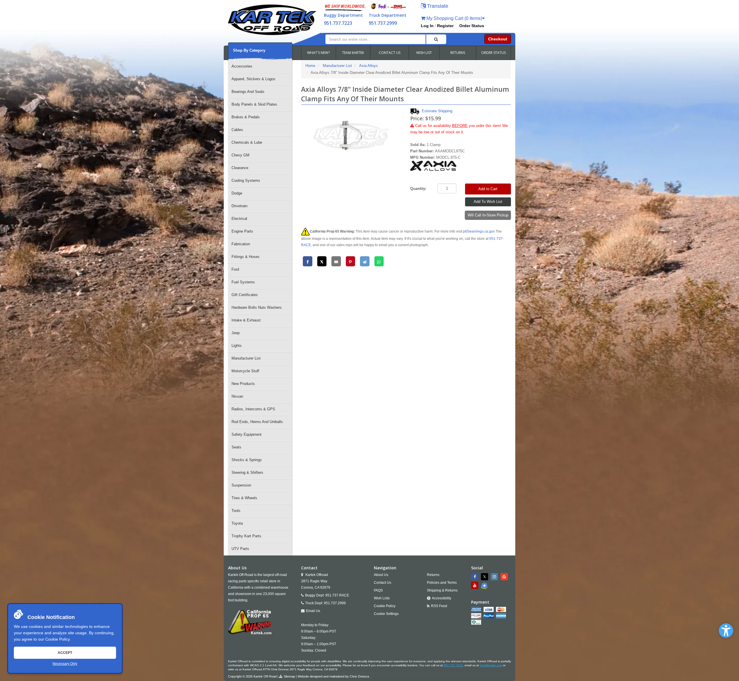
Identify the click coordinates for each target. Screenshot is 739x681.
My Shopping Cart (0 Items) (453, 18)
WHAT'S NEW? (318, 52)
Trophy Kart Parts (246, 536)
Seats (236, 447)
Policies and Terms (442, 583)
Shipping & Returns (442, 590)
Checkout (497, 39)
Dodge (237, 193)
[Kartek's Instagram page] (495, 576)
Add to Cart (487, 189)
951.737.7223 (338, 23)
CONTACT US (389, 52)
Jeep (236, 333)
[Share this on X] (322, 261)
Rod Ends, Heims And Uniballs (257, 422)
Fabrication (241, 244)
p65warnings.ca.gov (479, 231)
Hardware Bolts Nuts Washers (257, 307)
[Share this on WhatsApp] (379, 261)
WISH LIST (424, 52)
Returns (433, 575)
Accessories (242, 66)
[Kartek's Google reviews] (505, 576)
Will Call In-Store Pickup (488, 215)
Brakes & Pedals (246, 117)
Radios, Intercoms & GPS (253, 409)
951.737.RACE (337, 595)
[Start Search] (436, 39)
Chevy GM (240, 155)
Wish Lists (382, 598)
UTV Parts (240, 549)
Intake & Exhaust (246, 320)
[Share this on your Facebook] (307, 261)
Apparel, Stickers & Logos (253, 79)
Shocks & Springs (247, 460)
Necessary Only (65, 664)
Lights (237, 345)
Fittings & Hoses (246, 257)
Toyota (237, 523)
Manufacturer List (246, 358)
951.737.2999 (383, 23)
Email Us (313, 611)
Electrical (239, 218)
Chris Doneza (359, 676)
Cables (237, 130)
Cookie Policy (57, 639)
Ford (235, 269)
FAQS (378, 590)
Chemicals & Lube (247, 142)
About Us (381, 575)
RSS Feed (439, 606)
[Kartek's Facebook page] (475, 576)
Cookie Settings (386, 614)
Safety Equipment (247, 434)
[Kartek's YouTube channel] (475, 585)
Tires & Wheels (244, 498)
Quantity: (418, 188)
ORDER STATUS (493, 52)
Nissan (237, 396)
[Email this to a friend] (336, 261)
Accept (65, 653)
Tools (236, 510)
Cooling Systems (246, 180)
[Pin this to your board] (350, 261)
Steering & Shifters (247, 472)
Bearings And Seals (248, 91)
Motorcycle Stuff (245, 371)
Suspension (241, 485)
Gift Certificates (245, 295)
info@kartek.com (491, 665)
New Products (243, 383)
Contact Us (382, 583)
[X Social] (485, 576)
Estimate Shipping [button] (437, 111)
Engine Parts (242, 231)
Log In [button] (427, 25)
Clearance (240, 168)
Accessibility (441, 598)
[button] (726, 630)
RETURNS (457, 52)
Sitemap (289, 676)
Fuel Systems (243, 282)
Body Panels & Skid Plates (254, 104)
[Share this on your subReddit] (365, 261)
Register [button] (445, 25)
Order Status (471, 25)
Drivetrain (239, 206)
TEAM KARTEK (353, 52)
